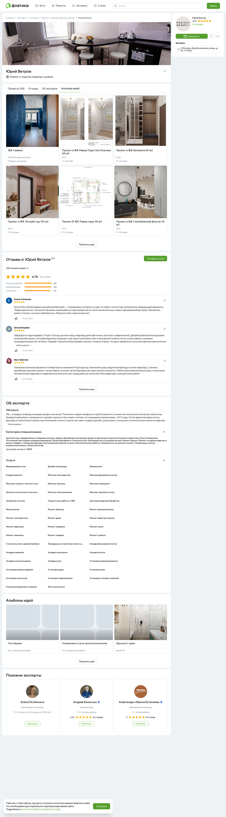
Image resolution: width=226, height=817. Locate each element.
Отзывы (33, 88)
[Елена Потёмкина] (32, 705)
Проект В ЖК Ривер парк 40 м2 (82, 221)
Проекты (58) (16, 88)
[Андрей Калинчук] (86, 705)
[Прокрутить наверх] (220, 811)
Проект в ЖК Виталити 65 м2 (134, 150)
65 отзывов (197, 24)
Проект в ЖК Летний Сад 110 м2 (28, 221)
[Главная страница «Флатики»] (17, 6)
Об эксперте (49, 88)
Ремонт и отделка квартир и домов (58, 18)
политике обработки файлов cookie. (41, 809)
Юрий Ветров (84, 18)
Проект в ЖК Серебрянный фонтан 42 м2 (140, 223)
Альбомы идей (70, 88)
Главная (10, 18)
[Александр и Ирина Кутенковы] (140, 705)
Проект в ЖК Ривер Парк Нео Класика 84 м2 (86, 152)
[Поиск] (115, 6)
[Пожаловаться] (164, 71)
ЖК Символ (15, 150)
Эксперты (22, 18)
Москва (34, 18)
